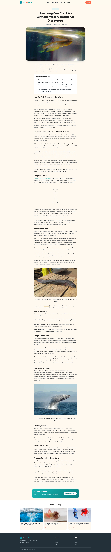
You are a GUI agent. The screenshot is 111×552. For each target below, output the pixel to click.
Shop (64, 2)
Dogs (56, 2)
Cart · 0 (88, 2)
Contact (76, 544)
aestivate (46, 306)
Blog (68, 2)
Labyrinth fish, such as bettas (42, 178)
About (76, 542)
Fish (53, 2)
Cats (60, 2)
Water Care (55, 8)
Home (48, 2)
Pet (26, 2)
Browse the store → (70, 493)
